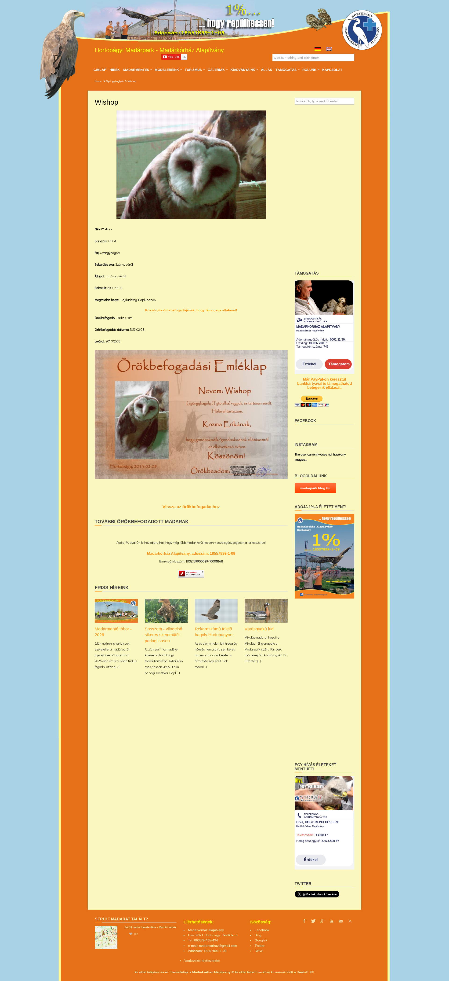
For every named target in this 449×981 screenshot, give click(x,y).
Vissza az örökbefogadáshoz (191, 506)
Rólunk (309, 69)
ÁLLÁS (266, 69)
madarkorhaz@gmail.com (218, 946)
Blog (258, 935)
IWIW (259, 951)
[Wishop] (191, 165)
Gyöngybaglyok (115, 81)
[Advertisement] (324, 189)
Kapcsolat (332, 69)
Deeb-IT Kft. (306, 972)
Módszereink (167, 69)
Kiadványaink (242, 69)
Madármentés (136, 69)
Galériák (216, 69)
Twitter (259, 946)
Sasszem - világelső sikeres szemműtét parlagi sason (163, 635)
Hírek (115, 69)
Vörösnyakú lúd (259, 629)
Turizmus (193, 69)
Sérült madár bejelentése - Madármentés (150, 927)
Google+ (261, 940)
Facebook (262, 930)
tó (218, 960)
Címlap (100, 69)
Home (98, 81)
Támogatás (286, 69)
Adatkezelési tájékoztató (200, 960)
